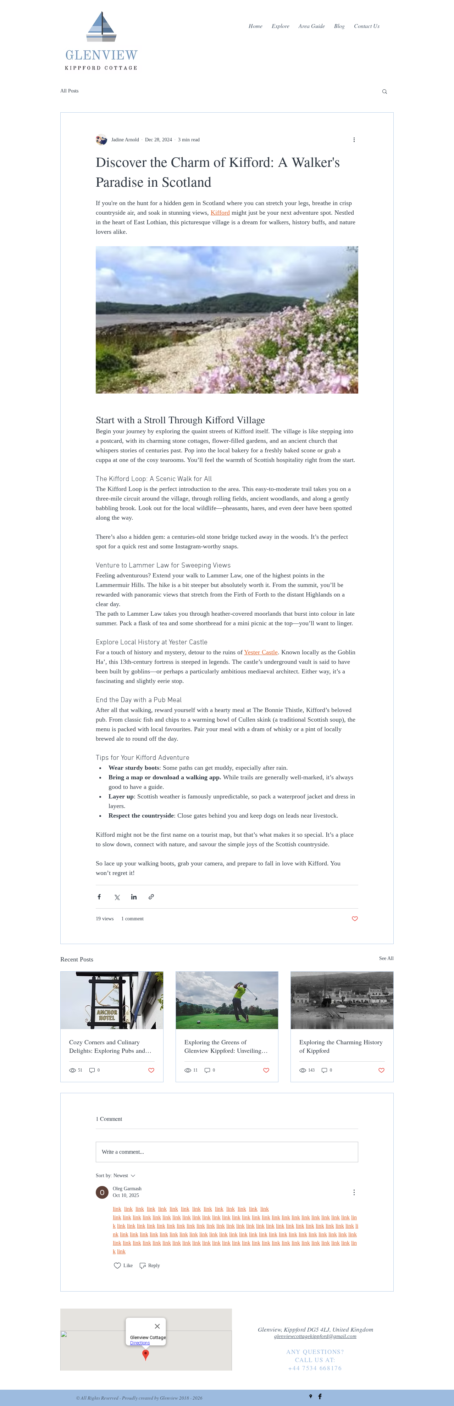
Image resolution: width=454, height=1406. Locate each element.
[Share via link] (151, 896)
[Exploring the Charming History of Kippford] (342, 1000)
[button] (384, 91)
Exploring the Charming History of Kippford (341, 1046)
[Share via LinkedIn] (134, 896)
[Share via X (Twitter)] (116, 896)
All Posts (69, 91)
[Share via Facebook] (99, 896)
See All (386, 958)
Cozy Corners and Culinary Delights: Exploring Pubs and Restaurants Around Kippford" (108, 1046)
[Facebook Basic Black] (320, 1396)
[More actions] (354, 139)
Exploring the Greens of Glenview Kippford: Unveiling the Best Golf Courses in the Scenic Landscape (222, 1046)
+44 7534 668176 (315, 1368)
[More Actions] (354, 1192)
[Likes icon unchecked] (117, 1265)
